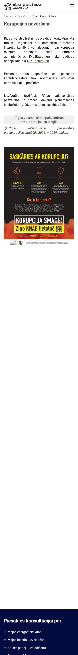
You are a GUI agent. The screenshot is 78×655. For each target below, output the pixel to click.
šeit (62, 105)
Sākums (8, 16)
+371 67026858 (38, 61)
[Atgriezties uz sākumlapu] (22, 6)
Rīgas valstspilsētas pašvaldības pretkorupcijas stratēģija (39, 120)
